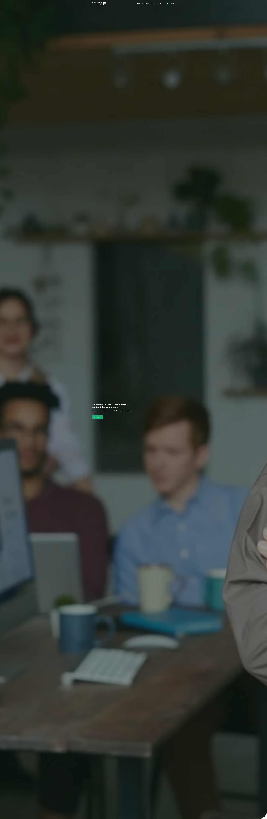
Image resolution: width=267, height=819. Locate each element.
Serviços (154, 3)
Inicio (138, 3)
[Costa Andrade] (99, 3)
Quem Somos (145, 3)
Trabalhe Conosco (163, 3)
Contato (172, 3)
